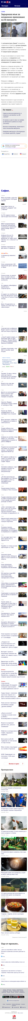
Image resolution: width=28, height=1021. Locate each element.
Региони (17, 6)
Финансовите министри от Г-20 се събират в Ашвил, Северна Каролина (9, 520)
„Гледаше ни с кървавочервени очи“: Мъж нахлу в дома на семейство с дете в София (9, 644)
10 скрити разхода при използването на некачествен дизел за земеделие (13, 894)
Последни (5, 6)
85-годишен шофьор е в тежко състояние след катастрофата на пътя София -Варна (8, 459)
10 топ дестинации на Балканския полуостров (11, 788)
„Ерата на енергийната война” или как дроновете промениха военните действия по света (13, 951)
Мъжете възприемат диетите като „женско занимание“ (8, 724)
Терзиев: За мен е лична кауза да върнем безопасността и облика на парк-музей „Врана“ (8, 376)
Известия (24, 1007)
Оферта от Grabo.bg (5, 357)
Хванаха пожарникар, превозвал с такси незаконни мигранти (14, 127)
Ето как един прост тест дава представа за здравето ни (8, 538)
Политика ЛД (16, 1007)
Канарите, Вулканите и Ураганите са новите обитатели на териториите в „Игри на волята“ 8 (9, 624)
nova (4, 956)
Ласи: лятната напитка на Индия (10, 933)
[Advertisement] (14, 172)
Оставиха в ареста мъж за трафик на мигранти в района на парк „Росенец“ (13, 121)
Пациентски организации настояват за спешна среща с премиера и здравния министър (9, 449)
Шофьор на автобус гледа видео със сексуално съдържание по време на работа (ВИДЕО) (9, 439)
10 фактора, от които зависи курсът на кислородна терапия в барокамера (12, 809)
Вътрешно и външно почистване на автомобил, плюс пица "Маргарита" (9, 363)
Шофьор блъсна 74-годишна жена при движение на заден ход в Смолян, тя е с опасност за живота (9, 238)
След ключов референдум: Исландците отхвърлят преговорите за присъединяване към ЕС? (10, 685)
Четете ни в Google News (14, 1000)
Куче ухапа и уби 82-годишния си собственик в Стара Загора (9, 740)
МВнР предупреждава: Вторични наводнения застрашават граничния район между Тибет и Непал (8, 227)
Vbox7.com (9, 989)
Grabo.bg (21, 991)
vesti (4, 975)
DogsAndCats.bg (20, 989)
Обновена (3, 669)
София (5, 190)
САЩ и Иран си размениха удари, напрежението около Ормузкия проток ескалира (9, 585)
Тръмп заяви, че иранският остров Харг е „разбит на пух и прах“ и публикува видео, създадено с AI (9, 605)
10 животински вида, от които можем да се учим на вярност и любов (13, 832)
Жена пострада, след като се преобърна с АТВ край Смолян (9, 199)
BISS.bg (10, 991)
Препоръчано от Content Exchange (18, 937)
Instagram (24, 154)
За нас (4, 1004)
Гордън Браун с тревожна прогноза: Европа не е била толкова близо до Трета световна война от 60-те (11, 695)
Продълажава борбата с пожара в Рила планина (9, 489)
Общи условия (20, 1012)
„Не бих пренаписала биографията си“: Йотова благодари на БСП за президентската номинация (9, 480)
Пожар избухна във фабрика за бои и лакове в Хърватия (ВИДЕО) (9, 430)
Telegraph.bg (21, 992)
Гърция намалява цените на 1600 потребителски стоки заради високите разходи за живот (9, 499)
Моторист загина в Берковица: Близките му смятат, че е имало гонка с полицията (9, 654)
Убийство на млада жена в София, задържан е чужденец (9, 732)
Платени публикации (16, 1004)
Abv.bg (4, 989)
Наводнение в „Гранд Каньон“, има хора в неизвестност (8, 615)
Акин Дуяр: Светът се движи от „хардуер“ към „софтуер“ (8, 208)
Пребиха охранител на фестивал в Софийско (8, 247)
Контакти (23, 1004)
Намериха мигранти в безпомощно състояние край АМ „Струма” (14, 132)
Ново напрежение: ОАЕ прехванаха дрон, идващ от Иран (9, 265)
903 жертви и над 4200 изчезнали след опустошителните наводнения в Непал (8, 575)
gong (4, 984)
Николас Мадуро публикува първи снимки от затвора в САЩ (9, 403)
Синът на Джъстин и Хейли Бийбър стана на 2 (13, 962)
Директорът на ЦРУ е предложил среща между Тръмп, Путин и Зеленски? (9, 663)
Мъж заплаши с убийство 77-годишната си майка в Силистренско (9, 421)
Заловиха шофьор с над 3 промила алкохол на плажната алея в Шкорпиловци (9, 469)
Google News (7, 154)
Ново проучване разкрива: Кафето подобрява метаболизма (9, 566)
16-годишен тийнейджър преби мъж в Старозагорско (9, 287)
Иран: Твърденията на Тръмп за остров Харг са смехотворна (8, 305)
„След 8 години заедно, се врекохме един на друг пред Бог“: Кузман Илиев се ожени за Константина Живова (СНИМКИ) (9, 340)
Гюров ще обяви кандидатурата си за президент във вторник (8, 412)
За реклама (8, 1004)
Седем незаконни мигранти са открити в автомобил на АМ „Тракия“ (12, 115)
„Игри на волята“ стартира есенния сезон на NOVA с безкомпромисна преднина (9, 715)
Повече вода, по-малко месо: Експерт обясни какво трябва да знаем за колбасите (9, 278)
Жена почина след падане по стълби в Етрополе (9, 748)
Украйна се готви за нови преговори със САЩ (9, 546)
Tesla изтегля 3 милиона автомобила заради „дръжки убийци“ (8, 704)
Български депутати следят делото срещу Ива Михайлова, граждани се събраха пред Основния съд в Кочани (13, 674)
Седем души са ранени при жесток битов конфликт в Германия (9, 594)
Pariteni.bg (4, 992)
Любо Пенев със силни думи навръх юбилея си (13, 981)
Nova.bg (16, 992)
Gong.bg (14, 989)
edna (4, 965)
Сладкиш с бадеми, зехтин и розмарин (12, 914)
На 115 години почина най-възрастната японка (9, 215)
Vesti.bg (12, 992)
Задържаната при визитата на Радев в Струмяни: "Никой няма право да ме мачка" (12, 971)
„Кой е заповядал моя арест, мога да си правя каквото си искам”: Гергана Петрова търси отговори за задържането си (10, 510)
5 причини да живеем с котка (8, 256)
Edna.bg (8, 992)
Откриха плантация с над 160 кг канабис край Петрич (9, 350)
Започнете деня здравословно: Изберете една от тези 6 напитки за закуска (9, 557)
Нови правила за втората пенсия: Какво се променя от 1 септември (9, 635)
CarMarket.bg (5, 991)
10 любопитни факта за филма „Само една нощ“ (13, 853)
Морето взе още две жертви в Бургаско (7, 384)
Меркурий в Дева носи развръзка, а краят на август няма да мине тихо (13, 873)
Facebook (16, 154)
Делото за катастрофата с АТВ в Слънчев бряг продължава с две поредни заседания (9, 394)
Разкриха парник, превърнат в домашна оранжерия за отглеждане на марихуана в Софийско (9, 529)
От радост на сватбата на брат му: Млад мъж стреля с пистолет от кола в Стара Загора (9, 296)
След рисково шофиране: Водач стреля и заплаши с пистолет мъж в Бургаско (9, 330)
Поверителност (7, 1007)
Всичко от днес (14, 764)
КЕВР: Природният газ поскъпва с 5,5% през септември (8, 756)
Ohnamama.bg (16, 991)
